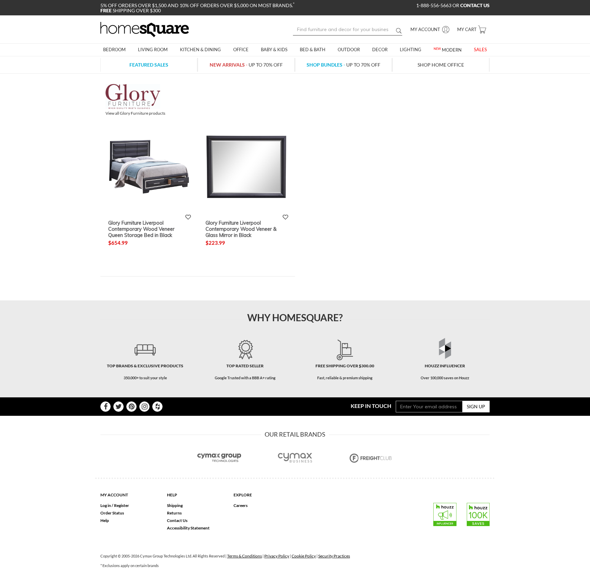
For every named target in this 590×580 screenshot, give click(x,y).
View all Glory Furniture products (135, 113)
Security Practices (334, 555)
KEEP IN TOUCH (371, 405)
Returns (174, 512)
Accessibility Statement (188, 528)
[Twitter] (118, 406)
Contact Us (177, 520)
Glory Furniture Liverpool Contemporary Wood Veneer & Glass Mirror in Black (241, 229)
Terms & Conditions (244, 555)
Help (104, 520)
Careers (241, 505)
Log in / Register (114, 505)
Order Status (112, 512)
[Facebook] (105, 406)
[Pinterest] (131, 406)
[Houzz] (157, 406)
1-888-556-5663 (434, 5)
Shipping (175, 505)
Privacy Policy (276, 555)
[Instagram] (144, 406)
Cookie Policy (304, 555)
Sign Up (476, 406)
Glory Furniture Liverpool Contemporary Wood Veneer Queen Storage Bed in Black (141, 229)
